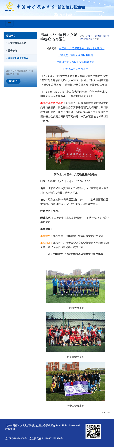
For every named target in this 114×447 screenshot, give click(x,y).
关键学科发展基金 (17, 42)
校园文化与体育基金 (18, 58)
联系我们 (13, 81)
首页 (88, 35)
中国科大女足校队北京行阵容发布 (75, 62)
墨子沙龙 (12, 50)
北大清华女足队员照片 (75, 69)
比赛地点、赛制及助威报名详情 (75, 55)
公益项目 (97, 35)
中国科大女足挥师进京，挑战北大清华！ (81, 48)
